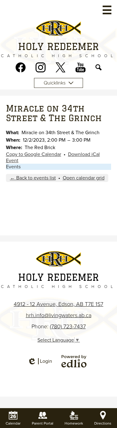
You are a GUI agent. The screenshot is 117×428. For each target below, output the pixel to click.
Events (13, 167)
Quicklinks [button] (55, 83)
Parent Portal (42, 423)
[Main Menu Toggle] (107, 10)
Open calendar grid (84, 178)
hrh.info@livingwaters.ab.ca (58, 315)
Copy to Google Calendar (33, 154)
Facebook (20, 67)
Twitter (60, 67)
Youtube (80, 67)
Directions (102, 423)
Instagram (40, 67)
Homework (74, 423)
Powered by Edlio (74, 361)
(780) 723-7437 (68, 326)
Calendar (13, 423)
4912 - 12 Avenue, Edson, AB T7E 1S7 (58, 304)
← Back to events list (33, 178)
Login (39, 361)
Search (98, 67)
